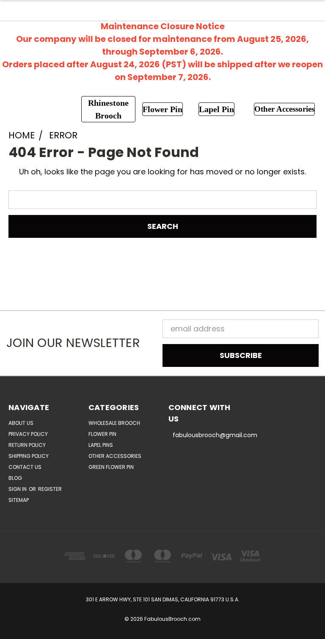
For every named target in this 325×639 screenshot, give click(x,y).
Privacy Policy (28, 434)
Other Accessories (114, 456)
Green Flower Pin (111, 467)
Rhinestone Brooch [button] (108, 109)
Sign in (18, 489)
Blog (15, 478)
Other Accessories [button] (284, 109)
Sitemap (18, 500)
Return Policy (27, 445)
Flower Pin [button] (162, 109)
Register (50, 489)
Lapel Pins (100, 445)
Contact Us (24, 467)
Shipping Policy (28, 456)
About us (20, 423)
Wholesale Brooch (114, 423)
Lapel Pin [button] (216, 109)
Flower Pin (102, 434)
